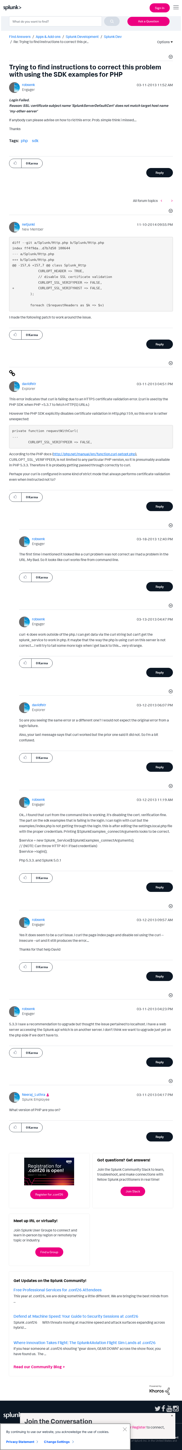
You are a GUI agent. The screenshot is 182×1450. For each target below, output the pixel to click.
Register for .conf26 (49, 1194)
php (24, 140)
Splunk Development (82, 36)
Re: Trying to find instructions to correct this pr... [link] (51, 41)
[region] (65, 1436)
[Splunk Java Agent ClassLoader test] (162, 200)
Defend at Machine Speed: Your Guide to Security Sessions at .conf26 (76, 1316)
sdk (35, 140)
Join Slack (133, 1191)
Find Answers (20, 36)
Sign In (159, 8)
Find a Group (49, 1252)
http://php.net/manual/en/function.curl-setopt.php (94, 454)
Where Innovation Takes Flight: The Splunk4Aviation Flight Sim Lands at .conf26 (85, 1342)
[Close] (125, 1429)
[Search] (112, 21)
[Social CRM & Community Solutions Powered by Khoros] (160, 1389)
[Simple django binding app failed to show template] (171, 200)
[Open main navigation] (176, 7)
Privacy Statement (20, 1442)
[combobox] (64, 21)
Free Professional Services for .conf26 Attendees (58, 1289)
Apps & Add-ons (48, 36)
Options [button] (162, 42)
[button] (170, 57)
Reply (160, 172)
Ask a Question (148, 21)
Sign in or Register (131, 1427)
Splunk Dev (113, 36)
